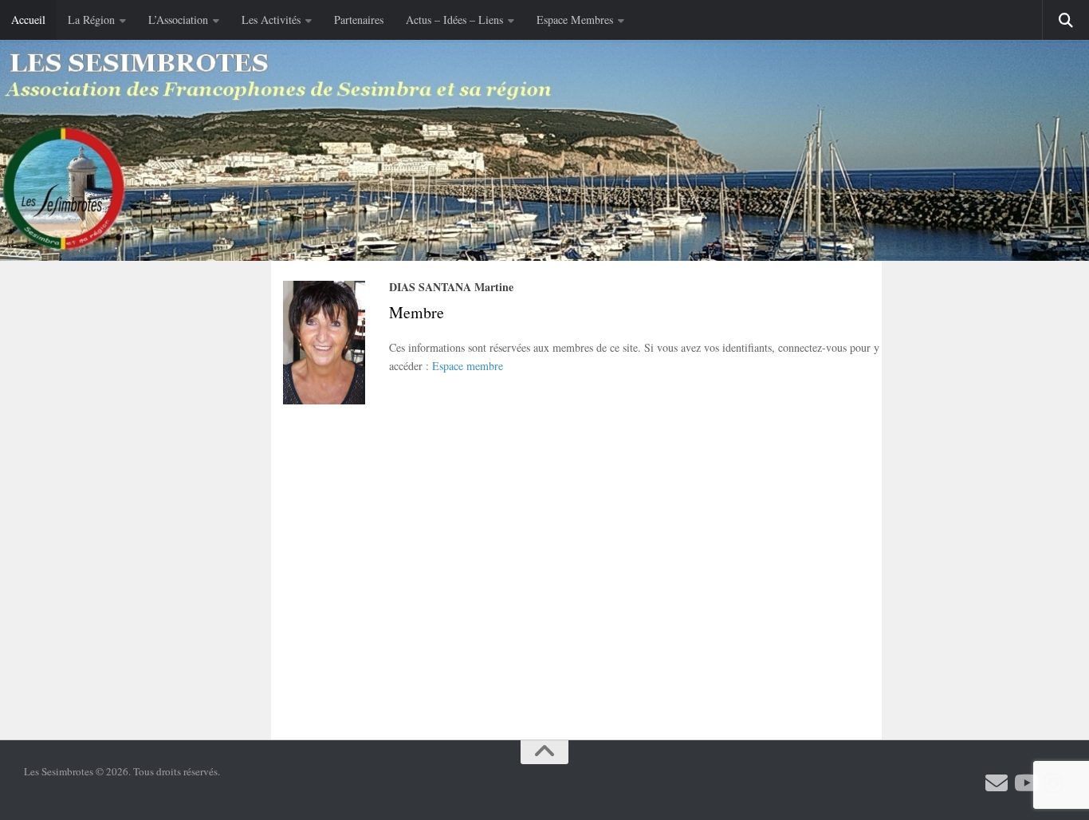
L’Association (178, 19)
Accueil (28, 19)
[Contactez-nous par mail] (996, 783)
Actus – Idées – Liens (454, 19)
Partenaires (358, 19)
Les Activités (271, 19)
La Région (91, 19)
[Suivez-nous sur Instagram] (1054, 783)
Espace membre (467, 365)
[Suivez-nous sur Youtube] (1025, 783)
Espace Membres (575, 19)
